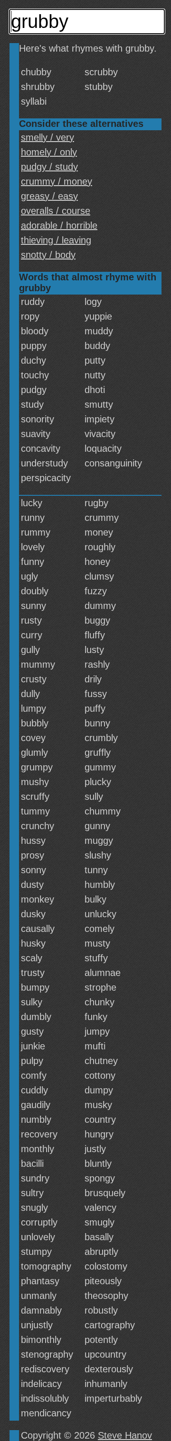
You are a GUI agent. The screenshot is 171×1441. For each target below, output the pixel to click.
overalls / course (55, 211)
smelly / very (47, 137)
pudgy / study (49, 166)
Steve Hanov (125, 1435)
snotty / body (48, 255)
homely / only (49, 152)
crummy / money (56, 181)
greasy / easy (49, 196)
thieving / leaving (56, 240)
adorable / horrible (59, 225)
